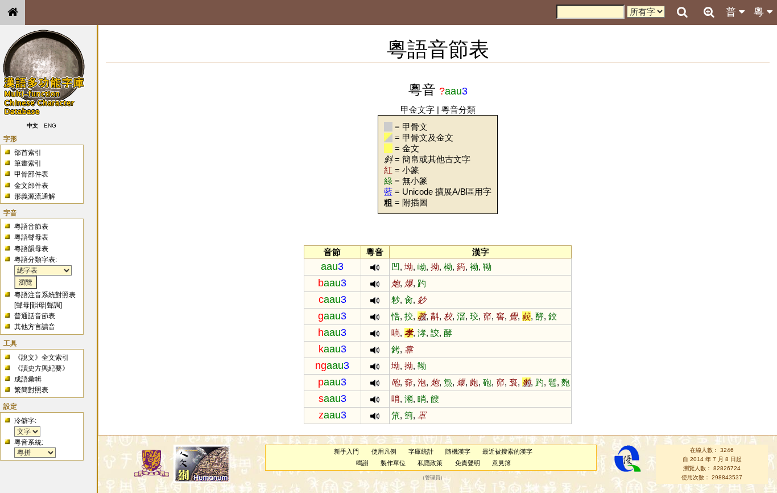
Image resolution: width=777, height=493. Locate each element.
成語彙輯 (28, 379)
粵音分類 (458, 109)
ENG (50, 125)
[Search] (682, 12)
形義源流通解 (34, 196)
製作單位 (393, 462)
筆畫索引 (28, 163)
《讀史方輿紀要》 (41, 368)
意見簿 (501, 462)
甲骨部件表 (31, 174)
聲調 (53, 305)
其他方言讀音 (34, 327)
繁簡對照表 (31, 390)
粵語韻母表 (31, 249)
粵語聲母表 (31, 237)
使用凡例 (383, 451)
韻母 (38, 305)
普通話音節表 (34, 316)
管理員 (432, 477)
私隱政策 (430, 462)
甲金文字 (417, 109)
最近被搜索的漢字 (507, 451)
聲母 (23, 305)
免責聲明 (467, 462)
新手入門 (346, 451)
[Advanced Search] (708, 12)
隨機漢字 (457, 451)
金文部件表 (31, 186)
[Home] (12, 12)
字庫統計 (420, 451)
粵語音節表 (31, 227)
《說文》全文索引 (41, 357)
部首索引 (28, 153)
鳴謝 (362, 462)
